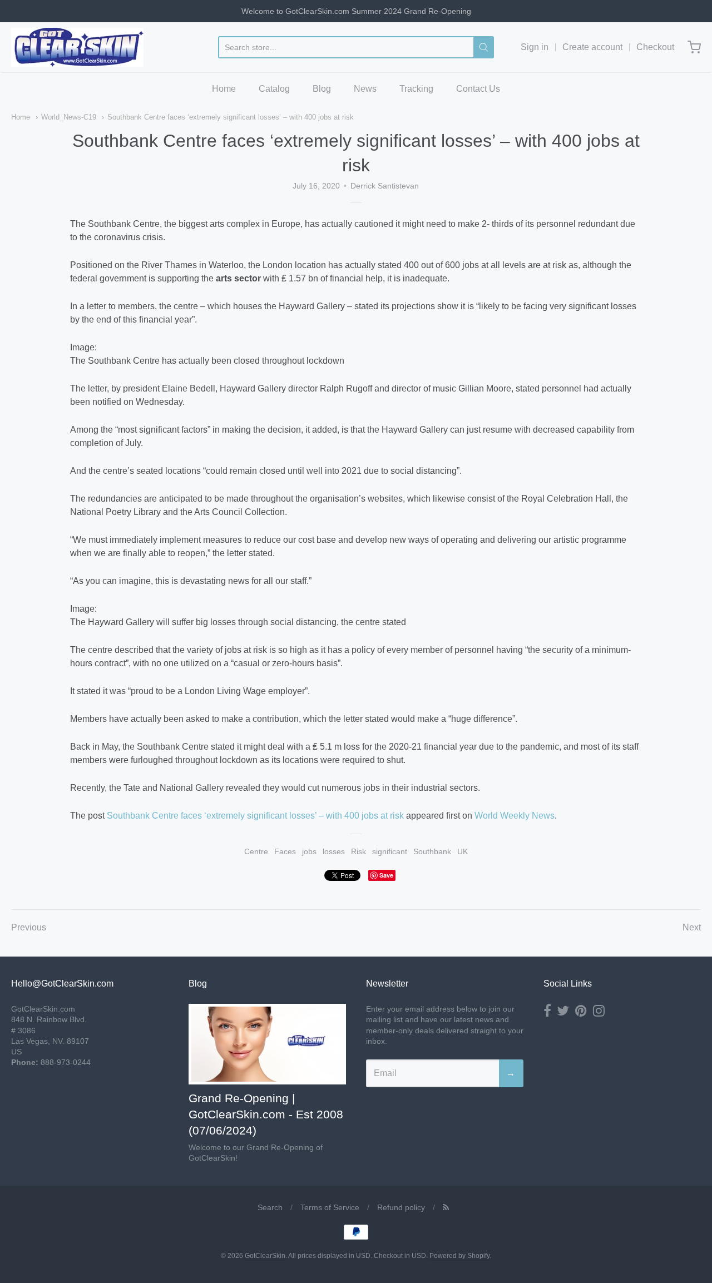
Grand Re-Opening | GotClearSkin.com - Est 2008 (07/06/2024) (266, 1114)
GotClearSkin (265, 1256)
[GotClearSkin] (77, 47)
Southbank (432, 851)
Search (270, 1207)
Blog (322, 88)
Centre (256, 851)
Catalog (274, 88)
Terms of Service (329, 1207)
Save (386, 875)
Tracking (416, 88)
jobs (309, 851)
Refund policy (401, 1207)
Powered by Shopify (459, 1256)
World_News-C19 (68, 117)
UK (462, 851)
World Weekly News (514, 815)
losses (334, 851)
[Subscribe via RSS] (446, 1207)
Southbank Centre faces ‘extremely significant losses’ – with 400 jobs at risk (230, 117)
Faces (285, 851)
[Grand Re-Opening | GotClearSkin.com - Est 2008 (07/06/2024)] (267, 1044)
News (365, 88)
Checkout (655, 47)
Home (224, 88)
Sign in (534, 47)
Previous (28, 927)
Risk (358, 851)
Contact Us (478, 88)
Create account (592, 47)
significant (389, 851)
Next (692, 927)
